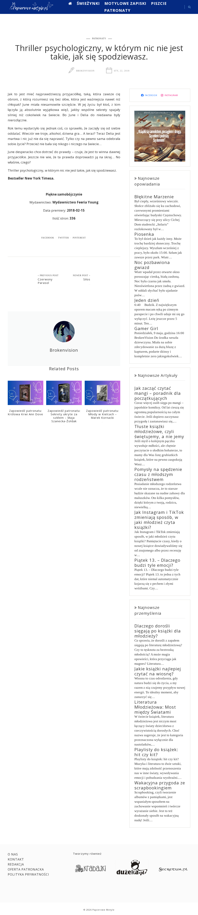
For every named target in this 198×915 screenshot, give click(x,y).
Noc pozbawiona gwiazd (152, 264)
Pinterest (79, 238)
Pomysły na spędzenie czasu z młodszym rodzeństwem (158, 474)
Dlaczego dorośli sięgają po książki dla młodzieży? (157, 631)
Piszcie (159, 3)
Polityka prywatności (28, 874)
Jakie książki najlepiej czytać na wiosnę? (157, 671)
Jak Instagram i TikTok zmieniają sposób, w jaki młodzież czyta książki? (159, 519)
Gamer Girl (146, 328)
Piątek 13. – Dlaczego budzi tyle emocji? (157, 562)
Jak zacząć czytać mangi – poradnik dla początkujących (157, 393)
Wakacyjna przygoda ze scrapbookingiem (159, 785)
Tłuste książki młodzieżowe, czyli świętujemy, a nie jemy (159, 431)
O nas (13, 854)
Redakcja (16, 864)
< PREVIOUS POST (48, 275)
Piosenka (144, 234)
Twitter (63, 238)
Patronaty (117, 10)
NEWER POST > (81, 275)
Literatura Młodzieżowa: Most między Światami (155, 707)
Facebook (47, 238)
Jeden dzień (146, 300)
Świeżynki (88, 3)
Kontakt (16, 859)
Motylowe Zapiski (125, 3)
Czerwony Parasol (45, 281)
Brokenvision (85, 71)
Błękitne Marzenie (154, 196)
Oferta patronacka (26, 869)
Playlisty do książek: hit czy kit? (156, 751)
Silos (86, 279)
